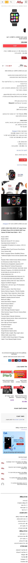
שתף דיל (6, 2)
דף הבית (25, 6)
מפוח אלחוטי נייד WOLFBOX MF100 (18, 478)
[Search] (11, 2)
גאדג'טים (21, 6)
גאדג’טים (19, 165)
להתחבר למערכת (18, 419)
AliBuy (21, 65)
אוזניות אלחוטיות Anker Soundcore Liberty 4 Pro (21, 397)
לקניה (15, 46)
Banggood (6, 223)
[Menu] (26, 2)
